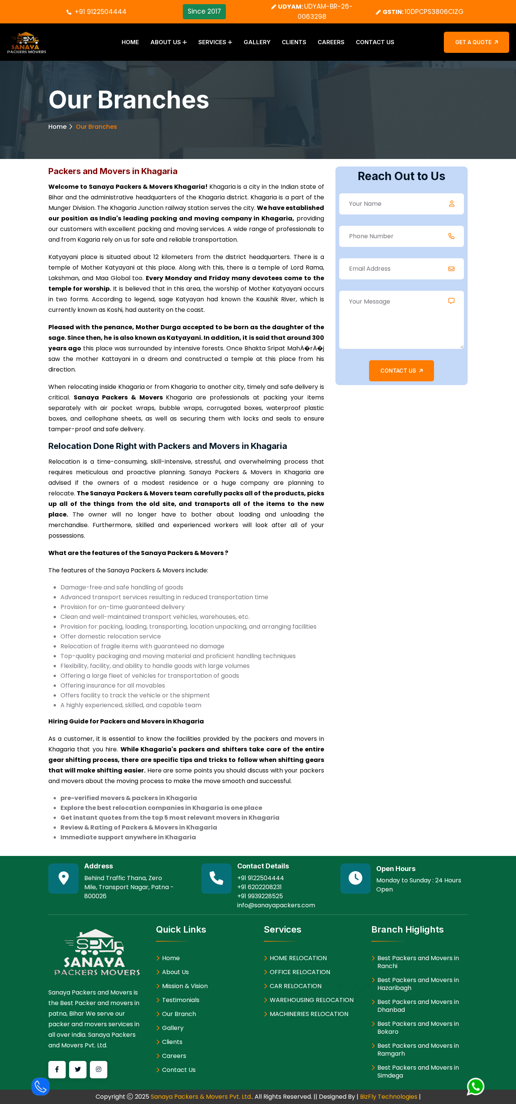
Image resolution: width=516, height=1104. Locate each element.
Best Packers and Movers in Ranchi (418, 962)
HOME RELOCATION (298, 958)
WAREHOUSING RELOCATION (312, 1000)
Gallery (257, 42)
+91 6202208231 (259, 887)
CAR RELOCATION (295, 986)
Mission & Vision (185, 986)
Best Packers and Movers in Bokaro (418, 1028)
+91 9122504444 (101, 11)
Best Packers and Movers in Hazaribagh (418, 984)
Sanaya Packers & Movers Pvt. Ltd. (201, 1096)
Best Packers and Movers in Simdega (418, 1071)
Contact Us (375, 42)
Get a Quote (473, 42)
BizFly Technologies (388, 1096)
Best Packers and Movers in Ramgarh (418, 1050)
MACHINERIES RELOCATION (309, 1014)
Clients (294, 42)
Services (212, 42)
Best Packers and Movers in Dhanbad (418, 1006)
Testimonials (180, 1000)
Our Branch (179, 1014)
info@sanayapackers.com (276, 905)
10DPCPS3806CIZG (434, 11)
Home (130, 42)
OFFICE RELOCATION (300, 972)
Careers (331, 42)
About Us (165, 42)
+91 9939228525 (260, 896)
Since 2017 (204, 11)
